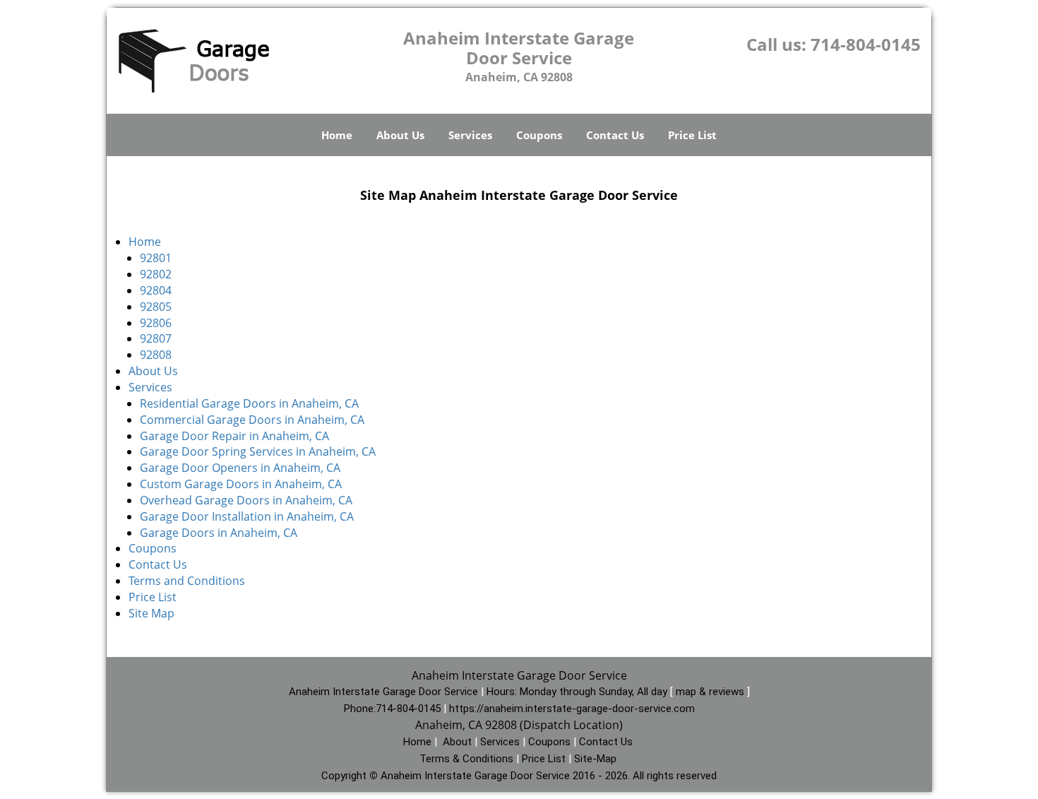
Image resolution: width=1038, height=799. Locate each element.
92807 (156, 338)
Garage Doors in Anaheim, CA (218, 532)
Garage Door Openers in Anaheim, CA (240, 467)
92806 (156, 323)
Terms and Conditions (187, 580)
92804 (156, 290)
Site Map (151, 613)
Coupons (539, 135)
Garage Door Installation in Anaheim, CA (247, 516)
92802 (156, 274)
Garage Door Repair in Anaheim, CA (234, 436)
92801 (156, 258)
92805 (156, 306)
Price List (692, 135)
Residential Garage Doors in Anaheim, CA (249, 403)
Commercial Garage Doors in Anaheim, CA (252, 419)
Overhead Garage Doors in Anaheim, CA (246, 500)
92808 (156, 354)
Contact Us (615, 135)
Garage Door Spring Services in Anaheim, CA (258, 451)
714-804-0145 (866, 44)
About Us (400, 135)
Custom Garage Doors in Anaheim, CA (242, 484)
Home (336, 135)
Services (470, 135)
